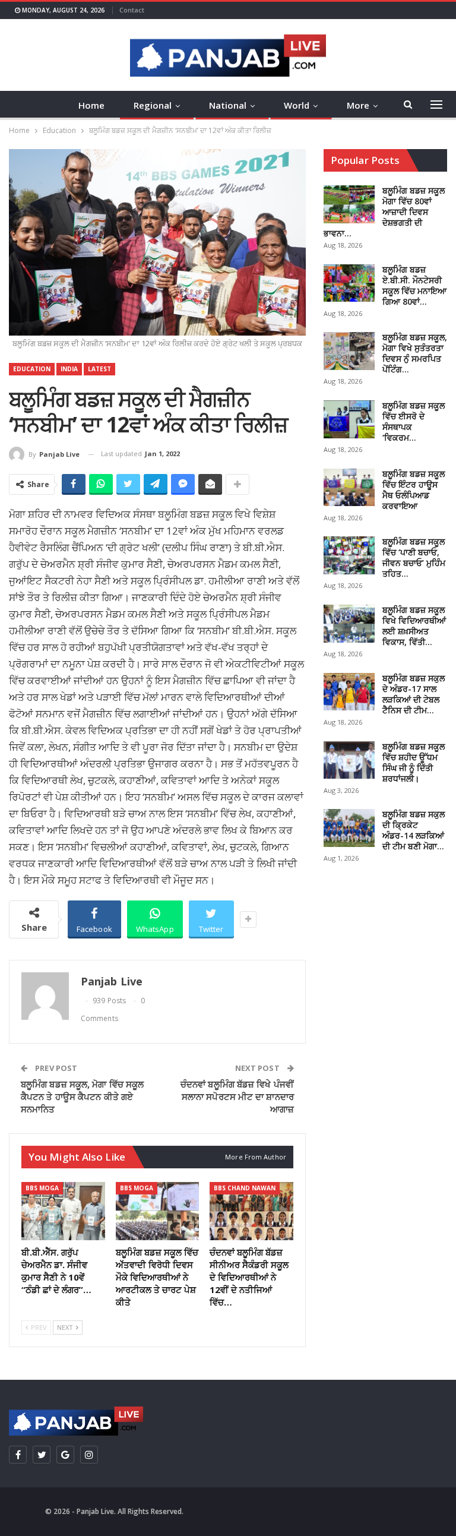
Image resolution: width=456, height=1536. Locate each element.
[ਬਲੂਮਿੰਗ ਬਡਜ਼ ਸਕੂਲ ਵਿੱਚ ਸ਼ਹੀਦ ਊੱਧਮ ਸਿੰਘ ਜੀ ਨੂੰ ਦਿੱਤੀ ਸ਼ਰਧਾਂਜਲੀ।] (349, 760)
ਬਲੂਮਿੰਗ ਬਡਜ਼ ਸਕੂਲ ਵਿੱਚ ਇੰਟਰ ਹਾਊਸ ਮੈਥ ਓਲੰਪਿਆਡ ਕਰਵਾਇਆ (413, 489)
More (358, 105)
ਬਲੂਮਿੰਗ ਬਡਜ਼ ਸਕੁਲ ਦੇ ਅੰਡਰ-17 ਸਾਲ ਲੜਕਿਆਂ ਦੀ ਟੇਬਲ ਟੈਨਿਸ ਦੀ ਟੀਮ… (413, 694)
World (296, 105)
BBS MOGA (42, 1188)
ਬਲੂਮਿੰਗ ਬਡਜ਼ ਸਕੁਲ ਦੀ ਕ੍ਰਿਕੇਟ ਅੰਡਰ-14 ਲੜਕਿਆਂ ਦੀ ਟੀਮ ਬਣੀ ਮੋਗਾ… (413, 830)
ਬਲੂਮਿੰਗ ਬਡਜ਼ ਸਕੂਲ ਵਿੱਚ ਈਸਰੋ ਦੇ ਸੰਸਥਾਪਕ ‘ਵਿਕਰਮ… (413, 421)
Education (31, 369)
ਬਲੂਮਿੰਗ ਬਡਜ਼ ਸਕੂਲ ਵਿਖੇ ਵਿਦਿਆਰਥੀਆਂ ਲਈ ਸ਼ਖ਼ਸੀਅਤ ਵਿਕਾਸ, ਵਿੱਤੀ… (414, 625)
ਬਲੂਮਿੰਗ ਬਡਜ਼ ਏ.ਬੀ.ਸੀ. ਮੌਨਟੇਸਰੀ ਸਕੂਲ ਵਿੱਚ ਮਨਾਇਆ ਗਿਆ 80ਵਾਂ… (414, 285)
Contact (131, 9)
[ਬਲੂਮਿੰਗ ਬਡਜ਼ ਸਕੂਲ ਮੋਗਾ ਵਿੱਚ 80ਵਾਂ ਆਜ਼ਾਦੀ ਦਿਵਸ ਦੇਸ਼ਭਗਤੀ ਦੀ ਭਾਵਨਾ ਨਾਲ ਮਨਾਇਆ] (349, 204)
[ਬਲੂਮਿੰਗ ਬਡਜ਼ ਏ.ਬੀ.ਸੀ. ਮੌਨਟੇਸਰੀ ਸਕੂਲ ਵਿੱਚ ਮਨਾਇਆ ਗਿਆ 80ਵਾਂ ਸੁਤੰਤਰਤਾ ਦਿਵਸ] (349, 283)
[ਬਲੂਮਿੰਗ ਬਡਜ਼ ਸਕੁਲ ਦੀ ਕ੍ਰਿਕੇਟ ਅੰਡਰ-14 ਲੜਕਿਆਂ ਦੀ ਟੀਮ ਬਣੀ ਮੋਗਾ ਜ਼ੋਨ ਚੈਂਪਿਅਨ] (349, 828)
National (227, 105)
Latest (99, 369)
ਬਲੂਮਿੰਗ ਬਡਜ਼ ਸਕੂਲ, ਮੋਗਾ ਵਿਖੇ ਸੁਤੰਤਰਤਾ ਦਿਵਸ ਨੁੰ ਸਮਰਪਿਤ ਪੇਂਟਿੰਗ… (414, 353)
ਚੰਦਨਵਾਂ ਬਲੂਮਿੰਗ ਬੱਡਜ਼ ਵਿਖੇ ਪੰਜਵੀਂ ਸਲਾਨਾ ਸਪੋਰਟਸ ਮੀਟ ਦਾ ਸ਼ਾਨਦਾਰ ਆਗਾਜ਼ (237, 1096)
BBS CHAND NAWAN (245, 1188)
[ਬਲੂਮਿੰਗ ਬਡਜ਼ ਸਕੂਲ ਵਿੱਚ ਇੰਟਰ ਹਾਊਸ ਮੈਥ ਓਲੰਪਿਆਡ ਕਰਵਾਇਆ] (349, 488)
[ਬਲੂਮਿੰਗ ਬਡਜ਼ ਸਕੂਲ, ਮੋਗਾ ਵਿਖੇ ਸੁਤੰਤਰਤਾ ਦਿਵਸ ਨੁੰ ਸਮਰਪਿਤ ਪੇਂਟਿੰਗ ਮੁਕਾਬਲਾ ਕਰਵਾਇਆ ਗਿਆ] (349, 351)
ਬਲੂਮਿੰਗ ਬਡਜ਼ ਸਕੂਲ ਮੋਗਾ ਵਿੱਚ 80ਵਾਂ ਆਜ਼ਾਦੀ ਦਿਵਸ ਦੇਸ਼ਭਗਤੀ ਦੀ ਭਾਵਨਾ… (384, 212)
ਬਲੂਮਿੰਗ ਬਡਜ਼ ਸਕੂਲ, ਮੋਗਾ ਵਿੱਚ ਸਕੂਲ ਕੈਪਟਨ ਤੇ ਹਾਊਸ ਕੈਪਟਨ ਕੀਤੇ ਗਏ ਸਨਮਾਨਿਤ (82, 1096)
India (69, 369)
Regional (153, 105)
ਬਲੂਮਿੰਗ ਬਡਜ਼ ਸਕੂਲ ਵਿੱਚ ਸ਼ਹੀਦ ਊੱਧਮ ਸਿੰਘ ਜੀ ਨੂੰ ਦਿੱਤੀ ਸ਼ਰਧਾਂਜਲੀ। (413, 762)
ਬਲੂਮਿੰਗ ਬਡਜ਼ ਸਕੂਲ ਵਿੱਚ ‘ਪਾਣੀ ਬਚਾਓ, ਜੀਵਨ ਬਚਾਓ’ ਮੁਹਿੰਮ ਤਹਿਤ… (413, 557)
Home (91, 105)
